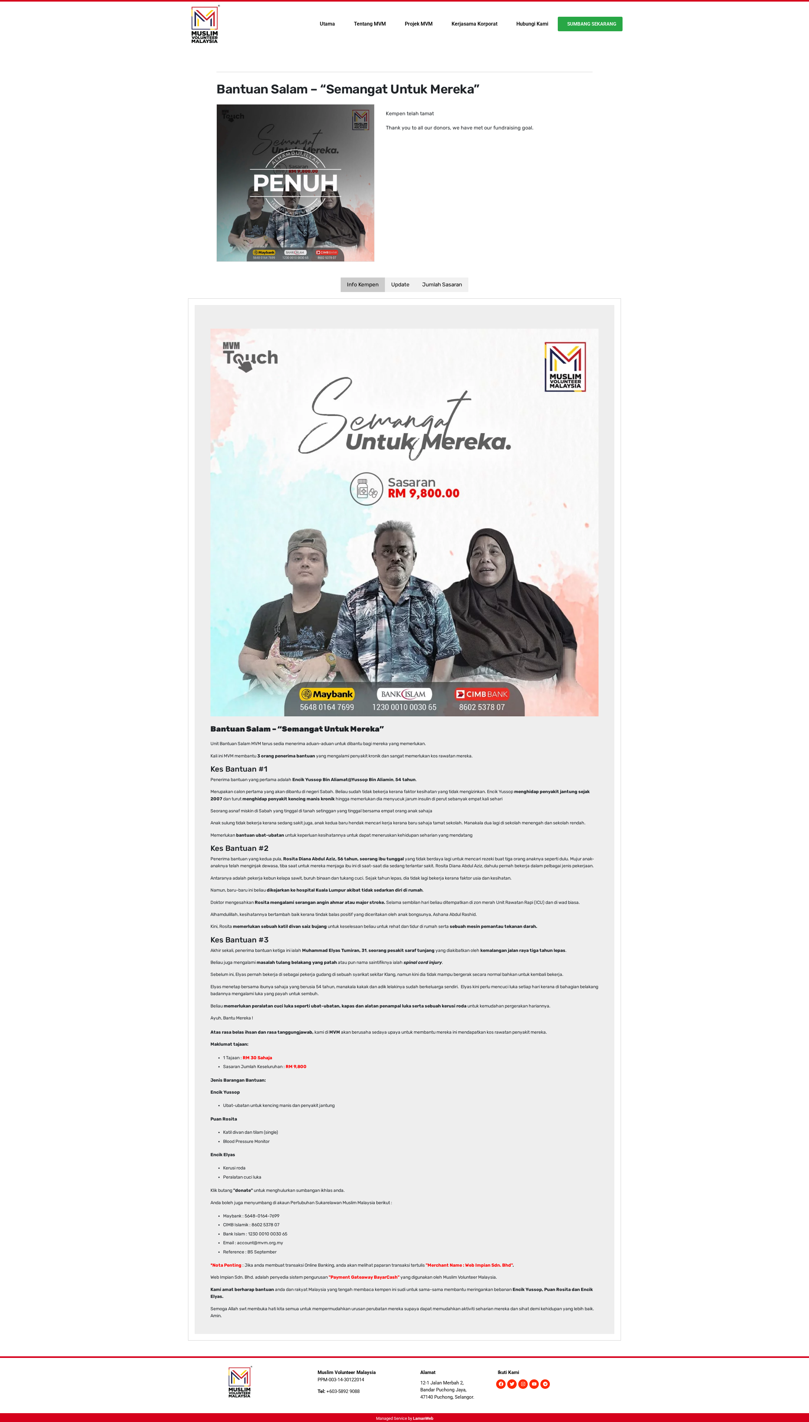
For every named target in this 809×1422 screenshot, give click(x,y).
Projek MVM (419, 24)
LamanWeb (423, 1418)
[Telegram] (545, 1384)
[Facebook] (501, 1384)
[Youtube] (534, 1384)
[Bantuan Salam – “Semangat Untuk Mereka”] (295, 183)
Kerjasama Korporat (474, 24)
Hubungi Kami (532, 24)
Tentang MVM (370, 24)
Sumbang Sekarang (591, 24)
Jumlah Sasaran (442, 284)
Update (400, 284)
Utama (327, 24)
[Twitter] (512, 1384)
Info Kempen (363, 284)
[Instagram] (523, 1384)
